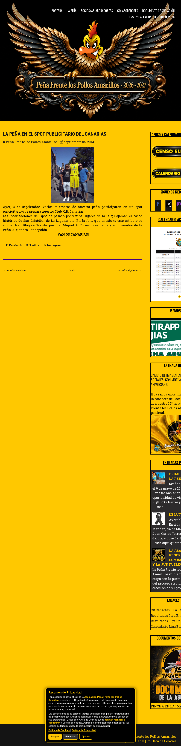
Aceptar (55, 736)
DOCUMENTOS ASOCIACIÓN (158, 10)
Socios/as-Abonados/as (97, 10)
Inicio (72, 270)
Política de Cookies (161, 741)
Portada (57, 10)
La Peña (72, 10)
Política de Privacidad (84, 730)
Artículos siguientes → (129, 270)
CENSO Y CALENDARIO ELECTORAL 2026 (151, 17)
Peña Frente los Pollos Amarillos (150, 736)
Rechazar (70, 736)
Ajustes (86, 736)
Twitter (34, 245)
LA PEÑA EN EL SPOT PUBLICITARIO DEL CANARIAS (54, 134)
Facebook (15, 245)
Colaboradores (127, 10)
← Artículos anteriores (15, 270)
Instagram (54, 245)
